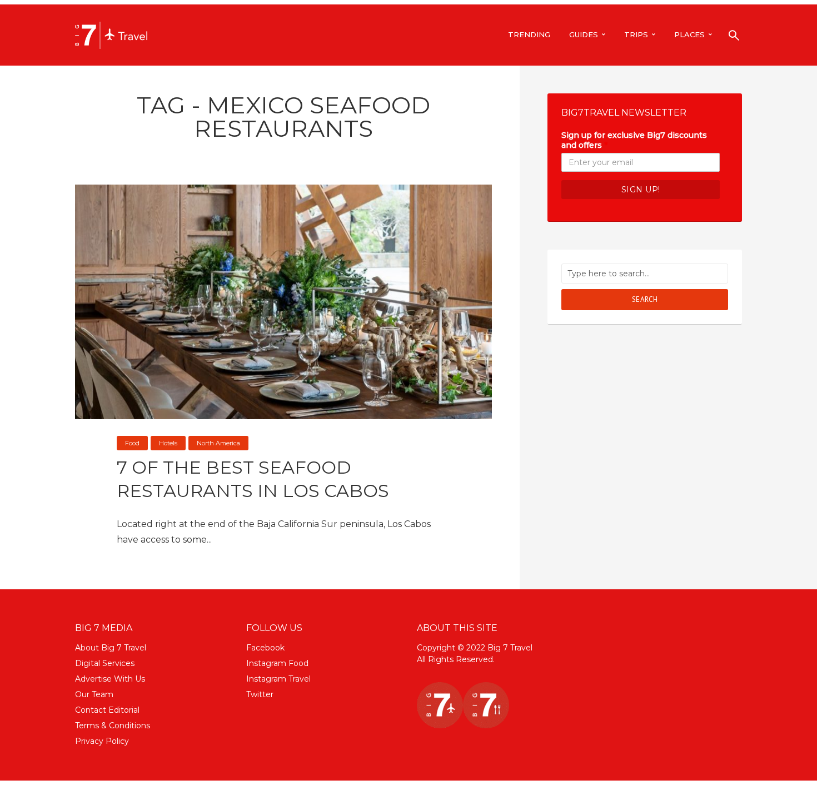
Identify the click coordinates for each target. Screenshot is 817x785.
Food (132, 443)
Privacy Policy (102, 741)
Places (689, 34)
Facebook (265, 648)
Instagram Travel (278, 679)
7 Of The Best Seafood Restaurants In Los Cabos (253, 478)
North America (218, 443)
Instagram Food (277, 663)
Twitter (259, 694)
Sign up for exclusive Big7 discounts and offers (634, 140)
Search (645, 299)
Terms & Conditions (112, 726)
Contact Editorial (107, 710)
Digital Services (104, 663)
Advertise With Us (110, 679)
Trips (636, 34)
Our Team (94, 694)
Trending (529, 34)
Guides (583, 34)
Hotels (168, 443)
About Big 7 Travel (110, 648)
